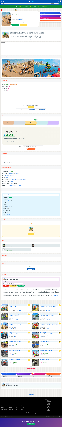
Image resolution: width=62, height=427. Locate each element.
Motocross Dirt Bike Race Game (15, 341)
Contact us (3, 405)
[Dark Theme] (58, 1)
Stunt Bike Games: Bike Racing (14, 323)
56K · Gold (17, 319)
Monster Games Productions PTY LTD (51, 315)
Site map (3, 407)
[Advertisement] (31, 48)
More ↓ (31, 39)
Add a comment (20, 19)
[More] (29, 310)
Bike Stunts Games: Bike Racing (45, 314)
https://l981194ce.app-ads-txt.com (14, 185)
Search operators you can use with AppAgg (31, 391)
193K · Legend (18, 310)
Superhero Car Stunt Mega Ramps (46, 350)
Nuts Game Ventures (18, 342)
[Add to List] (29, 305)
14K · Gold (48, 319)
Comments (11, 409)
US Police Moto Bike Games (45, 341)
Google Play (15, 24)
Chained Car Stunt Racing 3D (14, 314)
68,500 (19, 16)
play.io (46, 342)
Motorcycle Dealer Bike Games (14, 350)
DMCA (11, 416)
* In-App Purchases (13, 84)
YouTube (22, 401)
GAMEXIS (16, 306)
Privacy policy (8, 416)
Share (6, 285)
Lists (10, 403)
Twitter (22, 407)
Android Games (8, 200)
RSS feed (56, 295)
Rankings (10, 407)
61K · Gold (48, 310)
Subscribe (9, 214)
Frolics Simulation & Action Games (50, 306)
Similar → (43, 13)
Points (10, 405)
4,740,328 (20, 6)
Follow (11, 197)
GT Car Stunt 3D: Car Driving (14, 359)
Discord (22, 409)
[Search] (60, 3)
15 (7, 206)
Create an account (31, 423)
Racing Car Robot (43, 332)
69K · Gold (48, 337)
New (16, 401)
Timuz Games (17, 315)
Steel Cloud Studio (7, 194)
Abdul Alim (38, 244)
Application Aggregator (56, 398)
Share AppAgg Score (31, 148)
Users (10, 401)
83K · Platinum (17, 337)
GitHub (22, 405)
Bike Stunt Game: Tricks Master (15, 304)
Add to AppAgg (31, 394)
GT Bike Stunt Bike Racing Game (46, 304)
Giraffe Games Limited (18, 333)
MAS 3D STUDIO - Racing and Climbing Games (52, 324)
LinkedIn (22, 403)
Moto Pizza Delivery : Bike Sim (45, 323)
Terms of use (3, 416)
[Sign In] (60, 1)
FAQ (2, 401)
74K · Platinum (48, 365)
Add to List (24, 24)
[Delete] (9, 381)
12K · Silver (48, 328)
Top (16, 403)
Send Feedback (4, 409)
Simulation (11, 306)
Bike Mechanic (11, 332)
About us (3, 403)
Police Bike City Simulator (44, 359)
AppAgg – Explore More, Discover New (55, 416)
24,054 (37, 6)
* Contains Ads (6, 84)
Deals (16, 405)
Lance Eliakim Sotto (12, 244)
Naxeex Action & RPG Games (50, 333)
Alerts (17, 407)
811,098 (29, 6)
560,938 (45, 6)
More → (31, 368)
